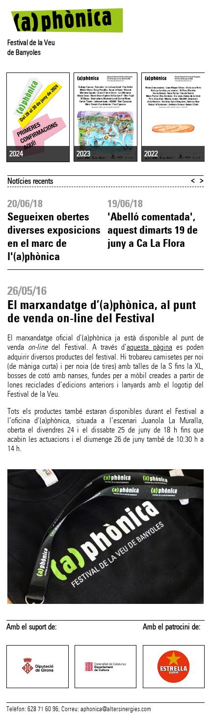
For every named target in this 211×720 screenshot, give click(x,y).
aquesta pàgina (149, 347)
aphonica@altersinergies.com (115, 709)
